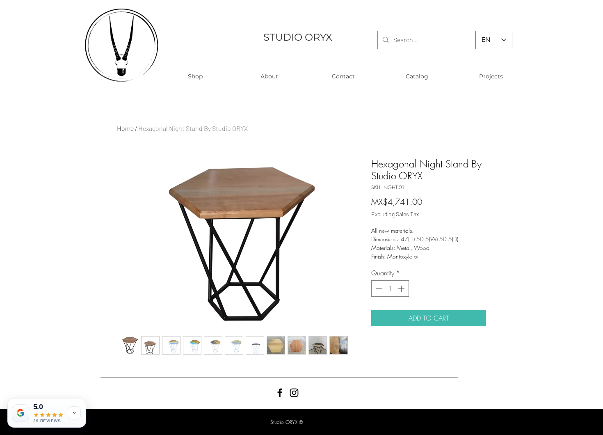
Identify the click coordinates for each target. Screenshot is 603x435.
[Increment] (402, 288)
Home (125, 128)
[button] (195, 76)
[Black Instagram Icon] (294, 392)
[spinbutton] (390, 288)
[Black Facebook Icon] (280, 392)
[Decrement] (378, 288)
